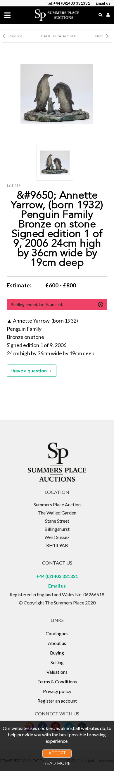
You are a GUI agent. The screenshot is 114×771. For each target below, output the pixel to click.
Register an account (57, 700)
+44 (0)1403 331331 (57, 576)
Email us (57, 585)
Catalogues (57, 633)
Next (99, 36)
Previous (15, 36)
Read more (57, 763)
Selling (57, 662)
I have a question (29, 370)
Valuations (57, 672)
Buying (57, 652)
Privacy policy (57, 691)
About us (57, 643)
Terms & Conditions (57, 681)
